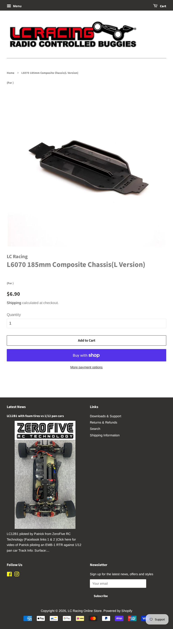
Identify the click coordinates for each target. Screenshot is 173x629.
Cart (162, 6)
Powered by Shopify (117, 611)
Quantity (14, 315)
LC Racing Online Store (85, 611)
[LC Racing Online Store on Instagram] (16, 575)
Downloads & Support (105, 416)
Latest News (16, 406)
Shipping (14, 303)
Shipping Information (105, 435)
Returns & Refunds (103, 422)
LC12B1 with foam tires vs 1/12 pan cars (35, 416)
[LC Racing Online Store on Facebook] (9, 575)
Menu (17, 6)
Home (10, 73)
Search (95, 429)
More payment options (86, 367)
